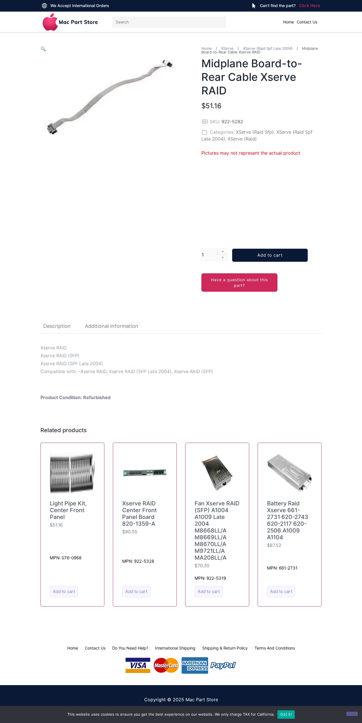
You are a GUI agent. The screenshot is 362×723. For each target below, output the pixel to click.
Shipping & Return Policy (225, 648)
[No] (352, 714)
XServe (227, 48)
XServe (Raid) (242, 139)
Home (288, 22)
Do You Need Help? (130, 648)
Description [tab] (57, 326)
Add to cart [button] (64, 591)
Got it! (286, 714)
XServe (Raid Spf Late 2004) (268, 48)
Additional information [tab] (111, 326)
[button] (43, 49)
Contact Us (307, 22)
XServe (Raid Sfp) (255, 132)
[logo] (70, 22)
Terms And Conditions (275, 648)
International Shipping (175, 648)
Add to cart (270, 255)
